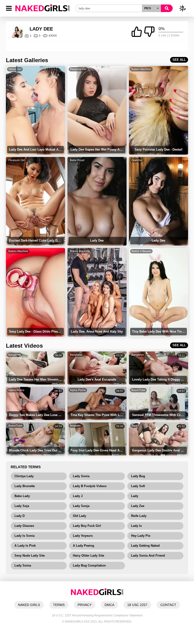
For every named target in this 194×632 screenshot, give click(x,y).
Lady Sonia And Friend (148, 555)
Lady (134, 496)
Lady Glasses (24, 526)
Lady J (78, 496)
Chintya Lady (24, 476)
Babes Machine (141, 69)
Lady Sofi (138, 486)
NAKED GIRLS (29, 605)
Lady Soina (22, 565)
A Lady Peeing (83, 545)
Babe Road (77, 160)
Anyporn (75, 425)
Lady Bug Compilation (89, 565)
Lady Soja (21, 506)
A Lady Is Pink (25, 545)
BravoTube (138, 390)
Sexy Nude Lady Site (29, 555)
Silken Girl (15, 69)
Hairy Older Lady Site (88, 555)
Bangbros (14, 354)
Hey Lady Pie (140, 535)
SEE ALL (179, 59)
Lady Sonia (81, 476)
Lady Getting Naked (145, 545)
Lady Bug (138, 476)
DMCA (109, 605)
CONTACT (168, 605)
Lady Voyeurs (83, 535)
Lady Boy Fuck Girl (87, 526)
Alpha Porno (16, 390)
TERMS (59, 605)
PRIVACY (85, 605)
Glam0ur (136, 160)
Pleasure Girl (78, 69)
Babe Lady (22, 496)
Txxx (134, 425)
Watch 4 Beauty (141, 251)
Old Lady (79, 516)
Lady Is (136, 526)
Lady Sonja (81, 506)
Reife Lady (138, 516)
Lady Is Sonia (24, 535)
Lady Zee (137, 506)
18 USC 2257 (137, 605)
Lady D (19, 516)
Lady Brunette (24, 486)
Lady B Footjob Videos (89, 486)
